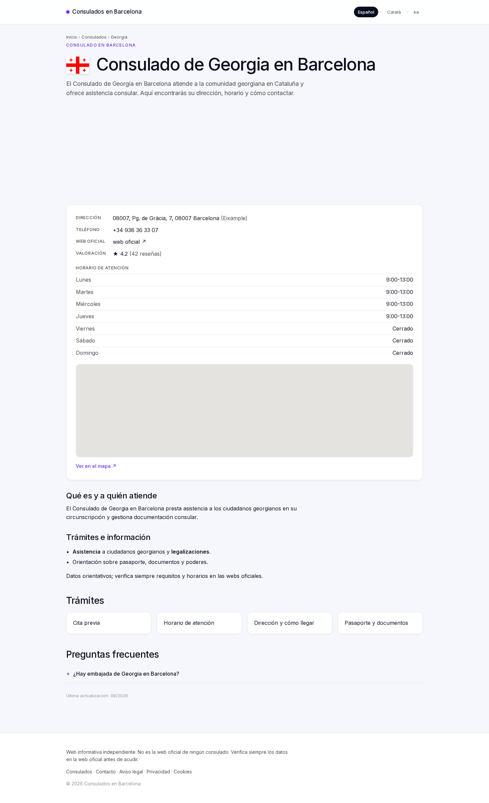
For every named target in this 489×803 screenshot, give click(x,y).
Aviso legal (131, 771)
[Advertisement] (265, 151)
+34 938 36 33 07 (135, 230)
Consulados (94, 37)
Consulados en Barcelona (106, 11)
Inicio (71, 37)
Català (394, 12)
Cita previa (86, 622)
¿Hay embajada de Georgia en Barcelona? (126, 673)
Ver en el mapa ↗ (96, 466)
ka (416, 12)
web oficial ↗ (129, 241)
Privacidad (158, 771)
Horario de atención (189, 622)
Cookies (183, 771)
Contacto (106, 771)
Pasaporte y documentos (376, 622)
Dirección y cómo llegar (284, 622)
